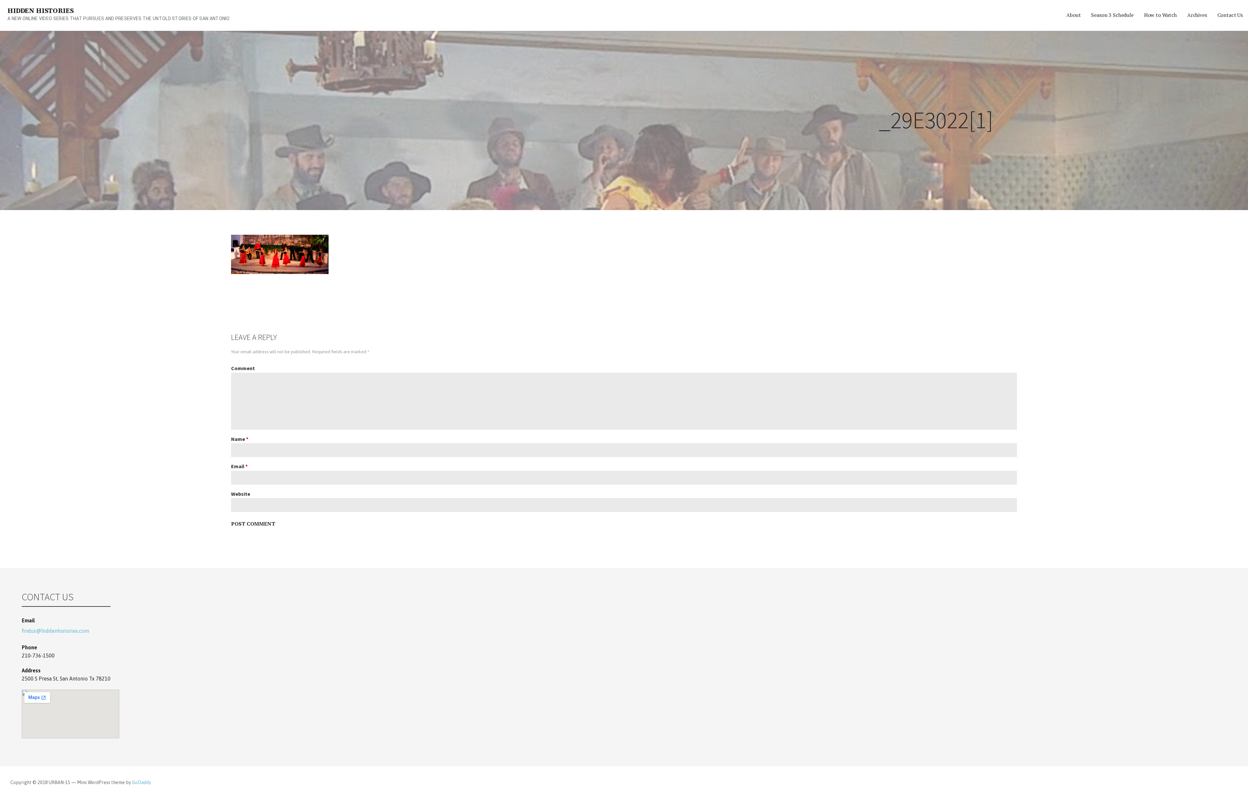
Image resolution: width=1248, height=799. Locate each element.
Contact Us (1230, 15)
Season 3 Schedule (1112, 15)
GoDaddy (141, 782)
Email (239, 466)
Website (240, 494)
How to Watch (1160, 15)
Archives (1197, 15)
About (1073, 15)
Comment (243, 368)
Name (239, 439)
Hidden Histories (40, 10)
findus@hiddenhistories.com (55, 631)
